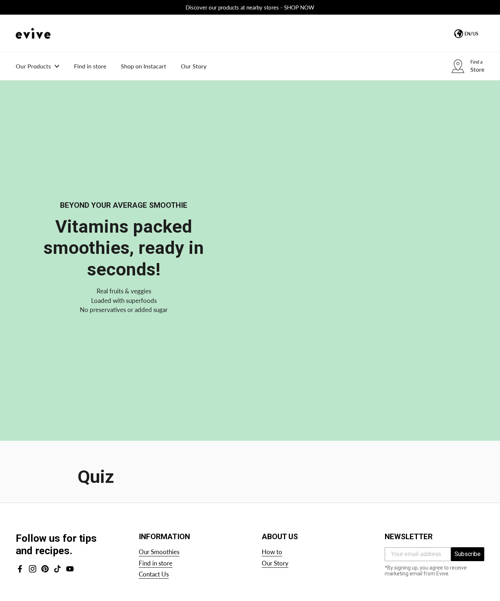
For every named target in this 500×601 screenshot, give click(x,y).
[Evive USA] (33, 33)
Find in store (155, 563)
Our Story (275, 563)
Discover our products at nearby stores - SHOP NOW (250, 7)
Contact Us (154, 574)
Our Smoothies (159, 552)
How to (272, 552)
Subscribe (468, 554)
